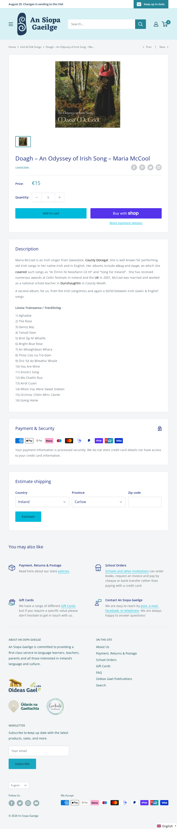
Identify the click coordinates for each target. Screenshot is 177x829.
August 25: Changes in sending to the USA (36, 4)
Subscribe (22, 764)
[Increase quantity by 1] (59, 197)
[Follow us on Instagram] (28, 803)
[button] (166, 826)
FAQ (99, 672)
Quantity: (22, 197)
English (15, 785)
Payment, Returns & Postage (116, 653)
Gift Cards (68, 606)
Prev (149, 47)
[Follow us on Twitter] (20, 803)
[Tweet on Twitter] (150, 167)
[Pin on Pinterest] (142, 167)
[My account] (156, 24)
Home (12, 47)
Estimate (28, 516)
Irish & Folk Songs (30, 47)
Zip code (134, 493)
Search (101, 685)
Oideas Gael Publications (114, 679)
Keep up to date (154, 4)
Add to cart (51, 213)
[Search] (140, 24)
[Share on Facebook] (134, 167)
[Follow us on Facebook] (12, 803)
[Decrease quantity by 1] (36, 197)
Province (78, 493)
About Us (102, 647)
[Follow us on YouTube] (36, 803)
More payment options (126, 223)
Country (21, 493)
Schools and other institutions (127, 571)
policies (63, 571)
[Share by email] (159, 167)
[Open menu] (11, 24)
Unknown (22, 168)
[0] (165, 24)
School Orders (106, 660)
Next (162, 47)
